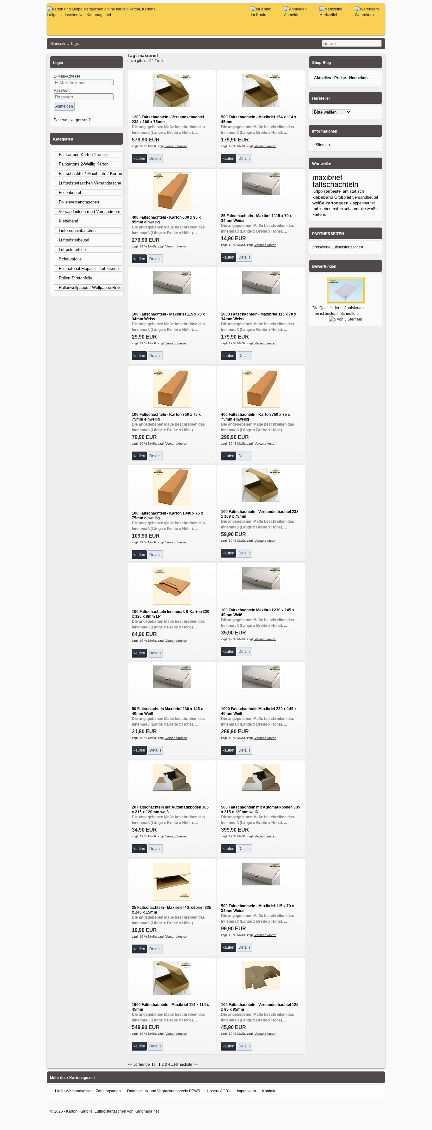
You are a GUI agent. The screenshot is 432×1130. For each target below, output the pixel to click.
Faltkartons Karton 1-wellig (83, 154)
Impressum (246, 1091)
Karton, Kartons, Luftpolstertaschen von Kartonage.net (112, 1111)
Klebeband (68, 221)
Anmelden (293, 15)
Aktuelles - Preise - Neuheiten (340, 78)
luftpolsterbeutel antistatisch (338, 191)
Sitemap (323, 145)
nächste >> (188, 1064)
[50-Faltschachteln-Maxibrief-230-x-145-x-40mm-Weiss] (172, 687)
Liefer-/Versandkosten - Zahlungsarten (88, 1091)
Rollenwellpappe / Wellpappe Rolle (90, 287)
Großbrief (342, 197)
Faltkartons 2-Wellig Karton (83, 164)
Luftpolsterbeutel (74, 240)
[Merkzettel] (330, 9)
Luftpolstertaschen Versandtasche (90, 183)
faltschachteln (335, 184)
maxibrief (327, 177)
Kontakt (268, 1091)
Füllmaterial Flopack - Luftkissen (89, 268)
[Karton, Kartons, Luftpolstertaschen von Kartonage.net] (114, 15)
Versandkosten (175, 146)
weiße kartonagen (330, 203)
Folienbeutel (70, 192)
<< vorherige (139, 1064)
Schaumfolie (70, 259)
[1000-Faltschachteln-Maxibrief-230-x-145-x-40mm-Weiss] (261, 687)
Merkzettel (328, 15)
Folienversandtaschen (79, 202)
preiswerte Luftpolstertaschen (337, 247)
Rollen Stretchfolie (75, 278)
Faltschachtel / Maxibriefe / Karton (90, 173)
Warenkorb (364, 15)
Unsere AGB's (219, 1091)
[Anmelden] (295, 9)
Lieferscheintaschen (77, 230)
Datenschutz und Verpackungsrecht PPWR (164, 1091)
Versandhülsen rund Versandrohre (89, 211)
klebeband (322, 197)
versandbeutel (365, 197)
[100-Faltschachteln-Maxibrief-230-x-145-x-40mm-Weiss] (261, 588)
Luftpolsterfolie (72, 249)
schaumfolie (355, 209)
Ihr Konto (258, 15)
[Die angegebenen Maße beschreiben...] (172, 106)
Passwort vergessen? (72, 120)
